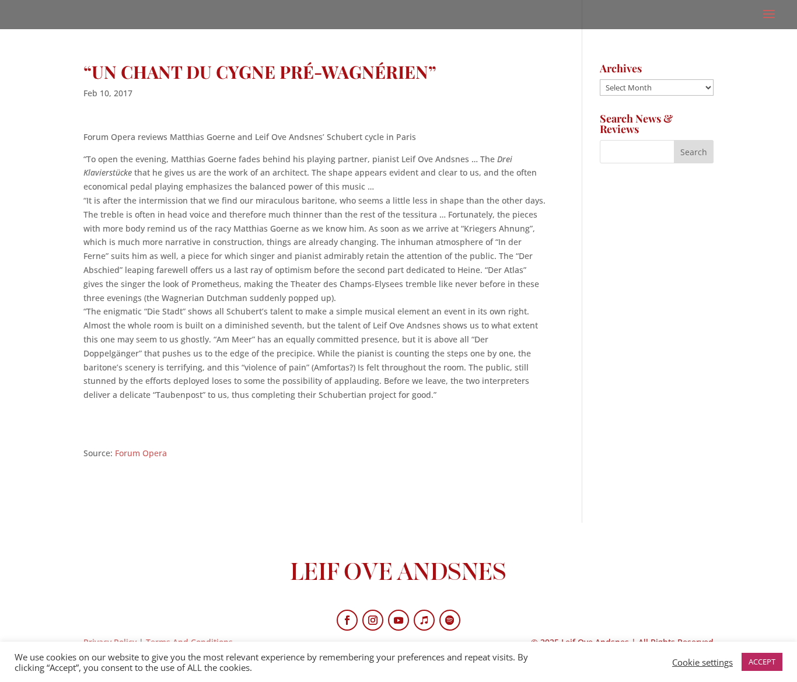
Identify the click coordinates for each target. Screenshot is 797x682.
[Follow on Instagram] (372, 620)
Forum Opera (141, 453)
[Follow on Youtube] (398, 620)
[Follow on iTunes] (424, 620)
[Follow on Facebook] (347, 620)
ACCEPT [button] (762, 661)
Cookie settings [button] (702, 662)
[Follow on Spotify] (449, 620)
